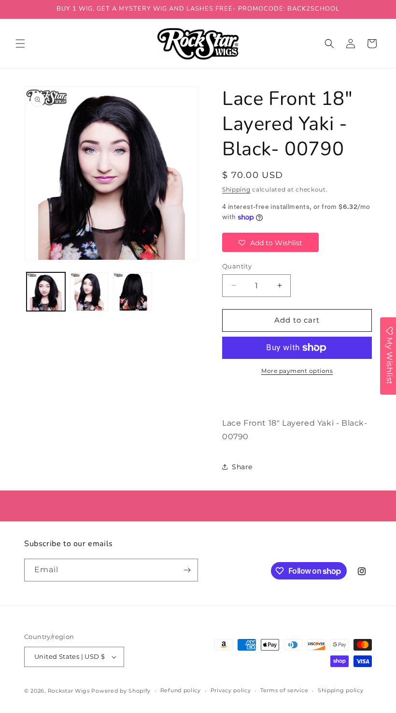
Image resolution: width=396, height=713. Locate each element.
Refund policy (180, 690)
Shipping (236, 189)
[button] (20, 43)
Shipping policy (341, 690)
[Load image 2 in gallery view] (89, 291)
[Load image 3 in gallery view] (132, 291)
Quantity (237, 266)
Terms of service (284, 690)
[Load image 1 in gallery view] (46, 291)
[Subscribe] (187, 570)
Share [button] (242, 466)
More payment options (297, 370)
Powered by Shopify (121, 690)
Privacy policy (231, 690)
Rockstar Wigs (69, 690)
